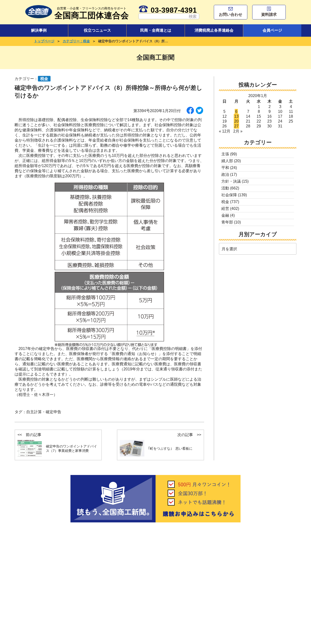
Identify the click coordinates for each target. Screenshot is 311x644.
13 (236, 116)
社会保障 (229, 195)
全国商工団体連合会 (91, 13)
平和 (225, 168)
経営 (225, 208)
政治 (225, 174)
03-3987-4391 (174, 10)
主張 (225, 154)
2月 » (237, 131)
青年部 (227, 222)
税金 (225, 202)
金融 (225, 215)
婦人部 (227, 161)
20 (236, 121)
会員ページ (272, 30)
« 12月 (224, 131)
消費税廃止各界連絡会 (214, 30)
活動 (225, 188)
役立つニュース (97, 30)
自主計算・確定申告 (43, 412)
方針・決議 (231, 181)
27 (236, 126)
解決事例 (39, 30)
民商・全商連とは (155, 30)
